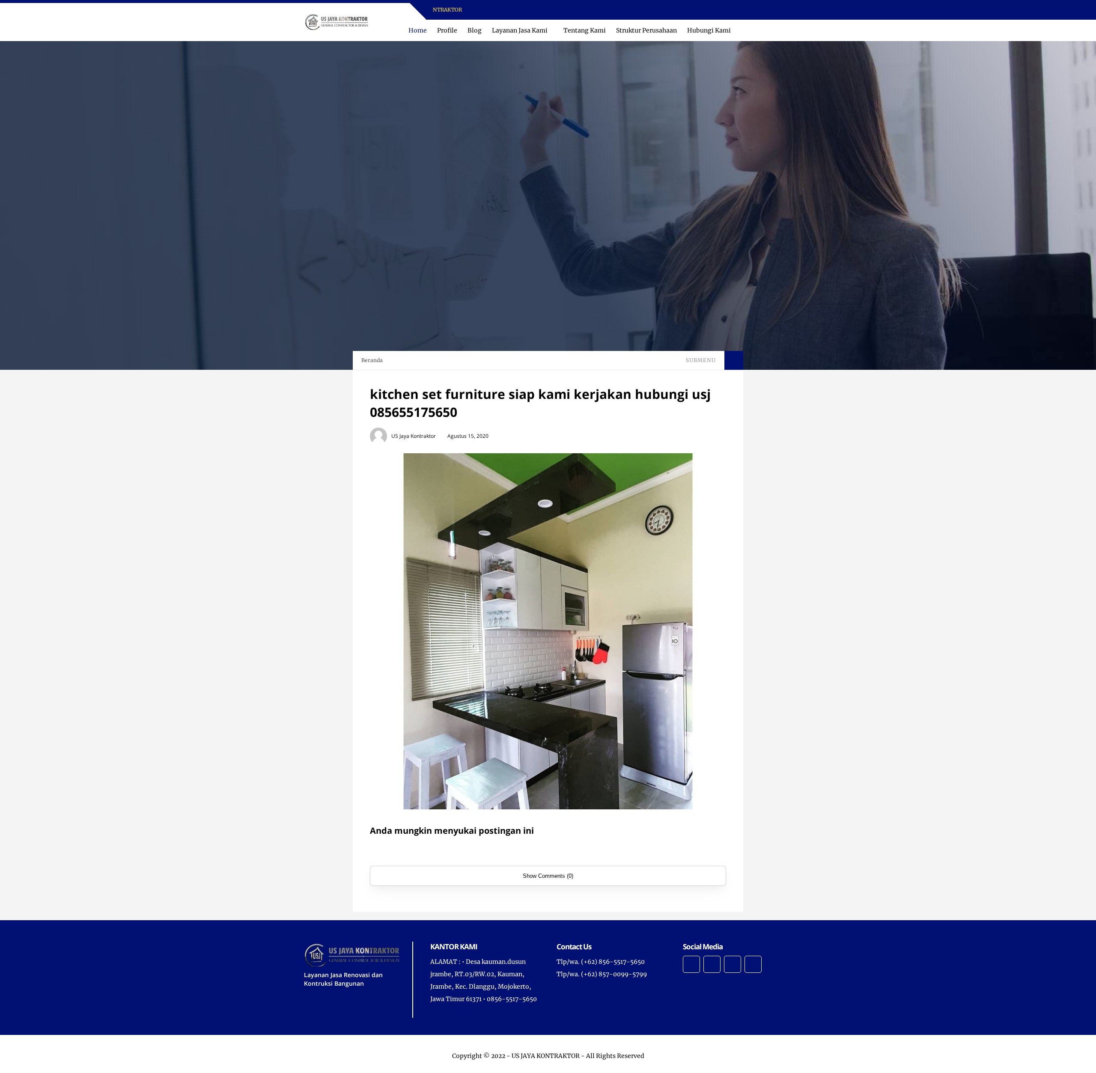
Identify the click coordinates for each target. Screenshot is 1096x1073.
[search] (770, 30)
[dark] (785, 30)
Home (417, 30)
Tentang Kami (584, 30)
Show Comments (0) (548, 876)
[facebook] (570, 10)
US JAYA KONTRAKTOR (546, 1056)
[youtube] (592, 10)
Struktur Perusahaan (646, 30)
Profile (447, 30)
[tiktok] (603, 10)
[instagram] (581, 10)
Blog (475, 30)
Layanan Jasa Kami (520, 30)
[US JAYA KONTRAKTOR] (336, 21)
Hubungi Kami (709, 30)
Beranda (372, 360)
